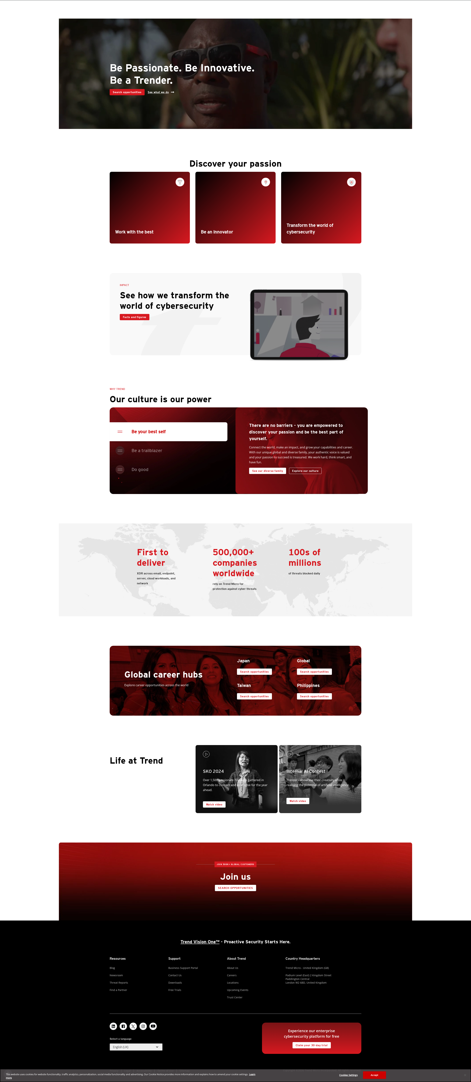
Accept (374, 1075)
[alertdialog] (235, 1075)
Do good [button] (140, 469)
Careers (232, 975)
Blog (112, 968)
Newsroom (116, 975)
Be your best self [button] (149, 431)
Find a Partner (118, 990)
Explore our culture (305, 470)
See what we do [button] (158, 92)
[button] (136, 1047)
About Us (232, 968)
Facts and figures (134, 317)
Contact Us (175, 975)
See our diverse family (267, 470)
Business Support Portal (183, 968)
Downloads (175, 982)
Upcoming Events (237, 990)
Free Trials (174, 990)
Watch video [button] (214, 804)
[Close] (465, 1075)
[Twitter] (133, 1026)
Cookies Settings (348, 1075)
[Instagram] (143, 1026)
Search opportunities (125, 91)
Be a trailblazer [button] (147, 450)
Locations (233, 982)
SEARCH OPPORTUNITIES (234, 887)
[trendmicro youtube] (153, 1026)
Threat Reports (119, 982)
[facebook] (123, 1026)
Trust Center (234, 997)
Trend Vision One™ (199, 941)
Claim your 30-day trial (310, 1044)
